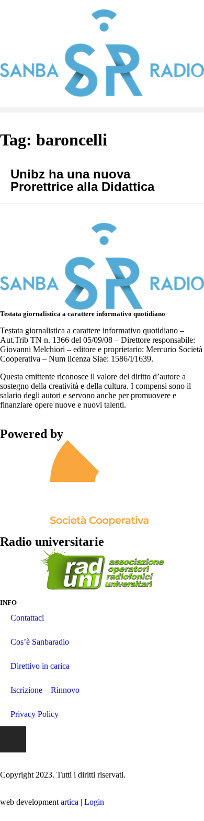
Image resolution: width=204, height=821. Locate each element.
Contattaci (27, 617)
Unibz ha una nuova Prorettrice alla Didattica (82, 180)
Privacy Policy (34, 714)
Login (94, 801)
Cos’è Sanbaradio (39, 641)
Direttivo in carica (40, 665)
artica (69, 801)
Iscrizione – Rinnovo (45, 689)
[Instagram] (13, 739)
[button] (102, 110)
